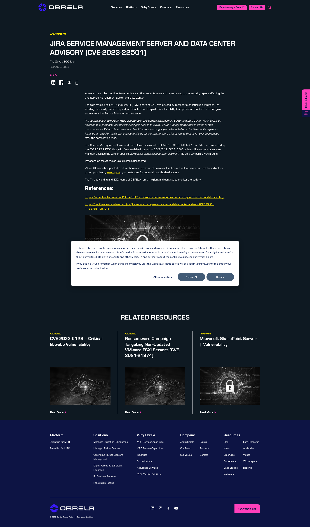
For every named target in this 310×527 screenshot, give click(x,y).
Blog (226, 441)
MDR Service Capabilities (150, 441)
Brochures (229, 454)
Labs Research (251, 441)
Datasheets (230, 461)
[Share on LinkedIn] (53, 82)
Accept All (191, 276)
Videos (246, 454)
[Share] (77, 82)
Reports (247, 467)
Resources (182, 7)
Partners (204, 448)
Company (166, 7)
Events (203, 441)
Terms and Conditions (85, 517)
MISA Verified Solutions (149, 474)
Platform (131, 7)
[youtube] (176, 508)
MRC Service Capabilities (150, 448)
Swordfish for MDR (60, 441)
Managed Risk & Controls (107, 448)
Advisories (248, 448)
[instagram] (160, 508)
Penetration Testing (103, 482)
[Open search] (269, 7)
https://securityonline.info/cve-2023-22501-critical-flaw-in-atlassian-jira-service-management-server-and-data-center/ (154, 197)
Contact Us (257, 7)
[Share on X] (69, 82)
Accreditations (144, 461)
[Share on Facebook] (61, 82)
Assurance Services (147, 467)
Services (116, 7)
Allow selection (162, 276)
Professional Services (104, 476)
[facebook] (168, 508)
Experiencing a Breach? (232, 7)
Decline (220, 276)
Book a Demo (306, 100)
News (227, 448)
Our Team (185, 448)
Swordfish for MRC (60, 448)
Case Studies (231, 467)
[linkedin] (152, 508)
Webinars (229, 474)
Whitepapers (250, 461)
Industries (142, 454)
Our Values (186, 454)
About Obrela (187, 441)
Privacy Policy (68, 517)
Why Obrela (148, 7)
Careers (204, 454)
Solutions (100, 435)
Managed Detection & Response (110, 441)
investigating (114, 172)
